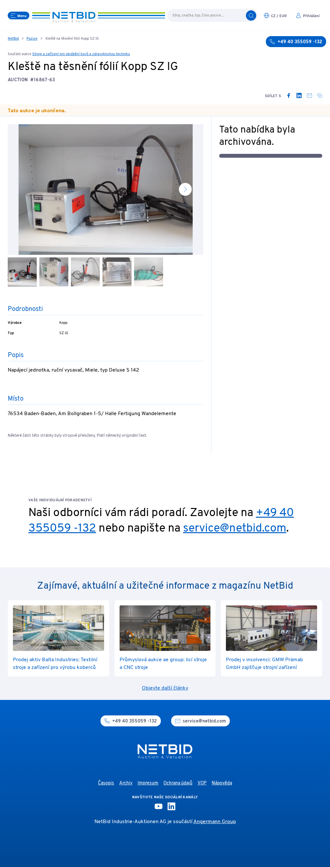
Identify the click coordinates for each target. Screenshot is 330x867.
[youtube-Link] (158, 806)
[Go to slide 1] (22, 271)
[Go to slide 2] (53, 271)
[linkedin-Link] (171, 806)
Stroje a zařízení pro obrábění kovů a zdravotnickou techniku (81, 54)
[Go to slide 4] (116, 271)
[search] (251, 15)
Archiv (125, 783)
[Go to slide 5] (148, 271)
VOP (202, 783)
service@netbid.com (234, 528)
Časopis (106, 783)
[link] (288, 95)
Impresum (148, 783)
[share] (319, 95)
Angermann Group (214, 822)
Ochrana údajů (177, 783)
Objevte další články (165, 688)
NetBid (13, 38)
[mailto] (309, 95)
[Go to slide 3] (85, 271)
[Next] (185, 189)
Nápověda (222, 783)
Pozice (31, 38)
